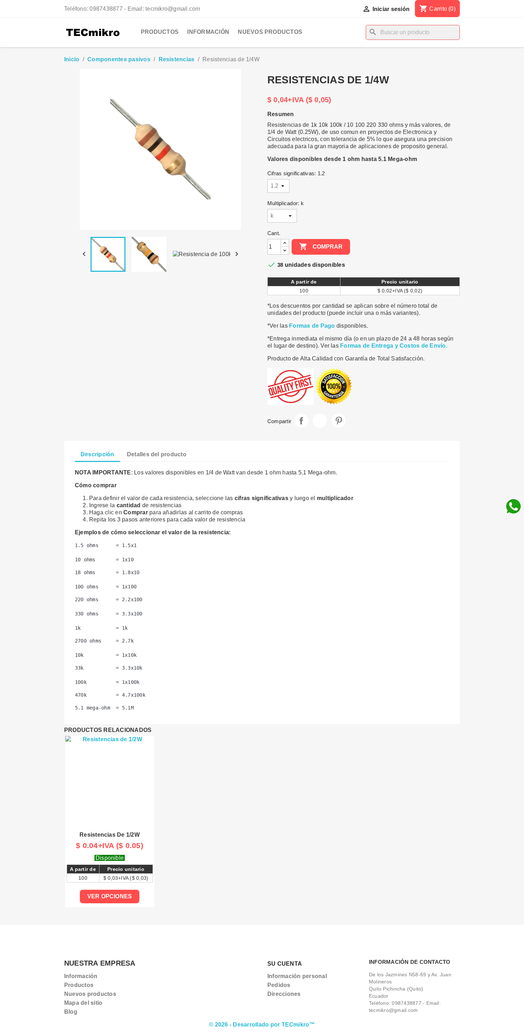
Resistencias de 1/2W (109, 835)
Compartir (301, 421)
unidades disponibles (315, 265)
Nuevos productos (270, 32)
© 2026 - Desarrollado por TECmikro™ (262, 1025)
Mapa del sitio (83, 1003)
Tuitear (320, 421)
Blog (70, 1012)
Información (208, 32)
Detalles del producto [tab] (156, 454)
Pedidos (279, 985)
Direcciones (284, 994)
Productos (160, 32)
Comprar (321, 246)
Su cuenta (284, 964)
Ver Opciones (109, 896)
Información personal (297, 976)
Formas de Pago (312, 326)
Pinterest (339, 421)
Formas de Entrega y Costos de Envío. (393, 346)
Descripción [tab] (97, 454)
